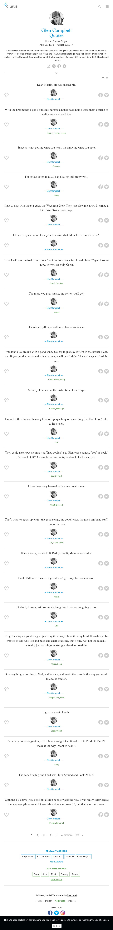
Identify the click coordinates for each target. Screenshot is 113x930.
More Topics (56, 879)
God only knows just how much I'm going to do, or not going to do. (57, 607)
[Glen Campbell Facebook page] (59, 66)
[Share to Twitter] (106, 95)
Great (52, 505)
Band (61, 543)
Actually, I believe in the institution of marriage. (56, 390)
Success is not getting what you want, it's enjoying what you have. (57, 147)
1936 (51, 44)
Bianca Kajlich (83, 856)
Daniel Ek (70, 856)
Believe (52, 409)
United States (52, 41)
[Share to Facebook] (100, 95)
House (63, 133)
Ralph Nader (28, 856)
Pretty (56, 195)
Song (62, 379)
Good (52, 283)
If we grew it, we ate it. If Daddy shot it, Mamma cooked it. (56, 553)
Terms (39, 901)
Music (56, 312)
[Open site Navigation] (107, 6)
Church (59, 731)
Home (56, 133)
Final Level (72, 895)
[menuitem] (103, 78)
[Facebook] (50, 912)
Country (54, 476)
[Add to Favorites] (6, 95)
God (56, 626)
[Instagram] (62, 912)
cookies (21, 920)
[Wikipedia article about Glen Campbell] (54, 66)
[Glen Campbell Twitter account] (64, 66)
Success (56, 166)
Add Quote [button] (60, 901)
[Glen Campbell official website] (48, 66)
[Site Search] (99, 6)
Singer (64, 41)
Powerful (60, 823)
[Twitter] (56, 912)
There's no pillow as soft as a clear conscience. (56, 327)
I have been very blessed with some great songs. (56, 486)
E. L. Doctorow (43, 856)
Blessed (59, 505)
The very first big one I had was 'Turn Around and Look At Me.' (56, 775)
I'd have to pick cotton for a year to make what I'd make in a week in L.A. (56, 235)
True (57, 283)
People (52, 698)
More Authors (56, 862)
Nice (62, 698)
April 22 (44, 44)
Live (56, 442)
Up (51, 543)
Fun (61, 283)
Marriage (60, 409)
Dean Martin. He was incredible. (56, 85)
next (78, 835)
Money (50, 133)
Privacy (48, 901)
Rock (60, 476)
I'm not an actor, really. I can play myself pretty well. (56, 177)
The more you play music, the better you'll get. (56, 293)
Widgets (72, 901)
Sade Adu (57, 856)
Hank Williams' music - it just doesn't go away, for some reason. (56, 578)
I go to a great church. (56, 712)
